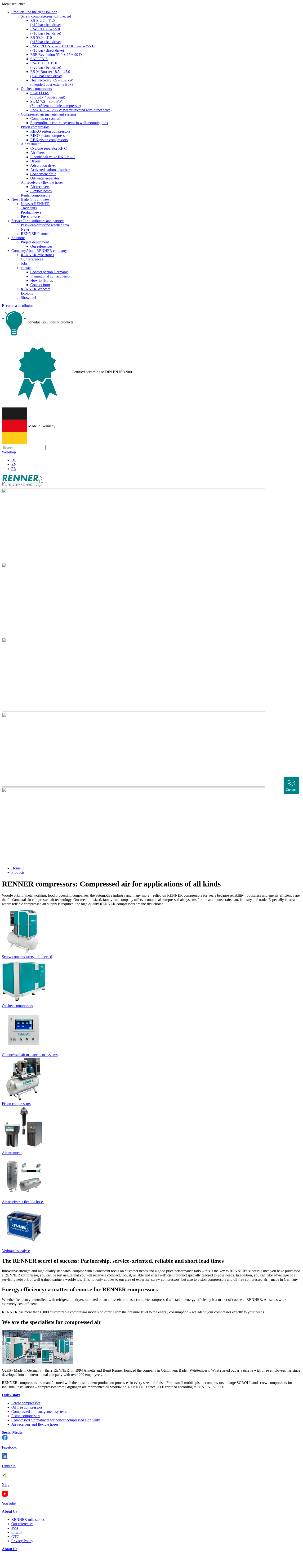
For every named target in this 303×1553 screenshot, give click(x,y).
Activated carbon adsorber (50, 170)
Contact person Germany (49, 272)
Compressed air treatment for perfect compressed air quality (55, 1420)
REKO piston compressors (50, 131)
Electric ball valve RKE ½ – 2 (52, 157)
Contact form (40, 285)
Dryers (35, 161)
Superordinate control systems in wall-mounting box (69, 123)
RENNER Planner (35, 234)
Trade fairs (29, 208)
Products (17, 872)
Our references (41, 246)
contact (26, 268)
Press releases (31, 217)
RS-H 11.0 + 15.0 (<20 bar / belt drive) (45, 65)
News (25, 229)
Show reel (28, 297)
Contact (291, 790)
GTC (15, 1537)
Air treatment (30, 144)
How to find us (41, 280)
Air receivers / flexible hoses (42, 182)
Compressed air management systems (48, 114)
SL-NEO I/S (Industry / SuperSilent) (47, 95)
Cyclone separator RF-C (48, 148)
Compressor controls (45, 118)
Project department (35, 242)
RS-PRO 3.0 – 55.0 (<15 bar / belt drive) (45, 31)
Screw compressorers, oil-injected (46, 16)
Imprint (16, 1532)
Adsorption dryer (43, 165)
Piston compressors (35, 127)
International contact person (50, 276)
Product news (31, 212)
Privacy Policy (22, 1541)
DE (14, 460)
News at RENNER (35, 204)
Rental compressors (35, 195)
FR (13, 469)
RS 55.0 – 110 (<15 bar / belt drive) (45, 40)
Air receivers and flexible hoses (34, 1424)
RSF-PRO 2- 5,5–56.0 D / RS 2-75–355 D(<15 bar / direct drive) (62, 48)
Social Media (12, 1432)
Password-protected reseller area (45, 225)
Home (16, 868)
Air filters (37, 153)
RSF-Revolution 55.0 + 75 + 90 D (56, 55)
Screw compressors (25, 1403)
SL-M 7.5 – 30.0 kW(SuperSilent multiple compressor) (55, 103)
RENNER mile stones (37, 255)
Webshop (9, 452)
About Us (9, 1511)
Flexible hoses (41, 191)
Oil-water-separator (44, 178)
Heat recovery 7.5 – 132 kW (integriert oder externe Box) (51, 82)
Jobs (24, 263)
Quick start (11, 1395)
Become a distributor (17, 306)
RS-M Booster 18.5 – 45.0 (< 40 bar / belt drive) (50, 74)
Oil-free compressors (36, 89)
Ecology (27, 293)
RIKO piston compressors (49, 136)
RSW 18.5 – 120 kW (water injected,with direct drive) (70, 110)
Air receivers (39, 187)
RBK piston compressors (49, 140)
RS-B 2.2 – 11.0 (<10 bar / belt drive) (45, 22)
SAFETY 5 (39, 59)
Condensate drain (43, 174)
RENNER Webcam (35, 289)
